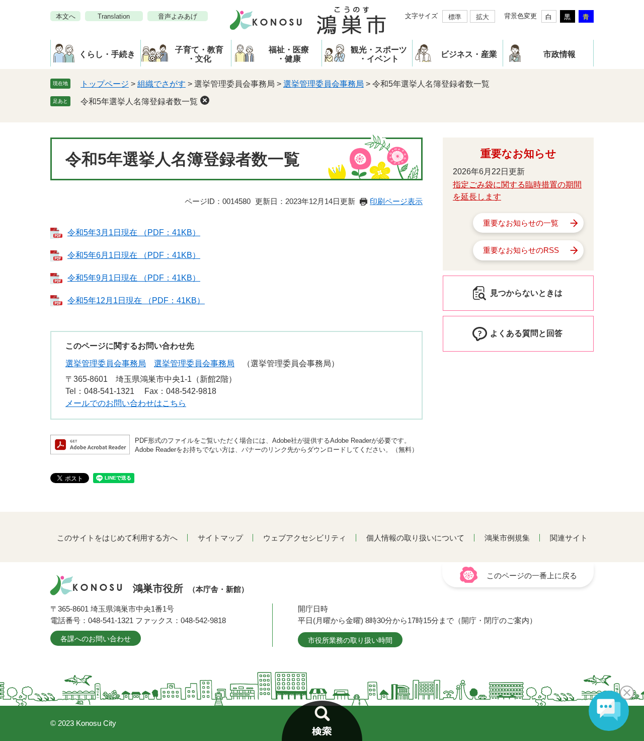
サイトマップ (220, 537)
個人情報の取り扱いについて (415, 537)
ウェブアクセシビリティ (304, 537)
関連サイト (569, 537)
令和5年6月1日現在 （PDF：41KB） (133, 255)
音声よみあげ (177, 16)
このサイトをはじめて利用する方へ (117, 537)
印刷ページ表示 (396, 201)
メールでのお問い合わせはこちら (125, 403)
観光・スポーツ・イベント (379, 54)
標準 (454, 17)
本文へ (65, 16)
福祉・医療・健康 (289, 54)
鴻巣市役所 (191, 588)
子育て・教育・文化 (199, 54)
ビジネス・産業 (469, 54)
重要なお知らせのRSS (521, 250)
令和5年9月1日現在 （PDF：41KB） (133, 278)
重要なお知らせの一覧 (520, 223)
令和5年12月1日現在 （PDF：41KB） (136, 300)
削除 (204, 100)
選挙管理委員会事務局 (323, 84)
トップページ (104, 84)
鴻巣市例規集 (507, 537)
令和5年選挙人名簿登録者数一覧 (139, 101)
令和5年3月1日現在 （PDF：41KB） (133, 232)
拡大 (482, 17)
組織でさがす (161, 84)
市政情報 (559, 54)
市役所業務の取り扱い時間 (350, 640)
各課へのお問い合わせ (95, 639)
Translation (114, 16)
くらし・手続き (107, 54)
